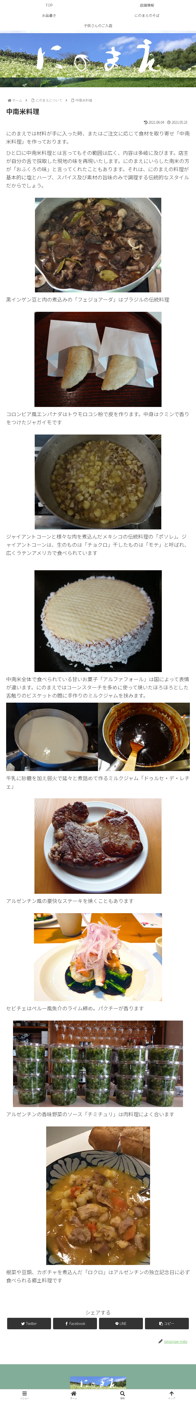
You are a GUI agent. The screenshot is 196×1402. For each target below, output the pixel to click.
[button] (181, 813)
